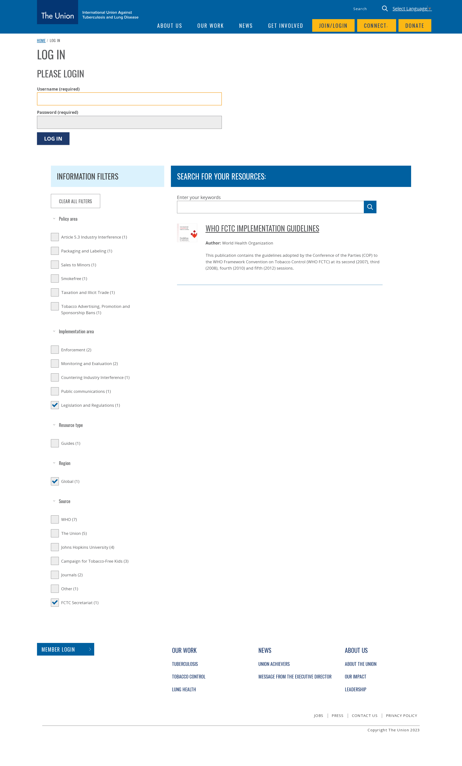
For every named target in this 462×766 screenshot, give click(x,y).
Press (337, 715)
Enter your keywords (199, 197)
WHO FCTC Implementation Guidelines (262, 228)
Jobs (318, 715)
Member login (58, 649)
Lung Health (184, 689)
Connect (375, 25)
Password (57, 112)
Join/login (333, 25)
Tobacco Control (189, 676)
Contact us (365, 715)
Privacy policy (401, 715)
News (246, 25)
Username (58, 89)
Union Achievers (274, 663)
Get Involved (285, 25)
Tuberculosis (185, 663)
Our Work (210, 25)
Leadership (355, 689)
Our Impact (355, 676)
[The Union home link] (88, 12)
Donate (414, 25)
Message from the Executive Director (295, 676)
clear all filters (75, 201)
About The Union (360, 663)
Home (41, 40)
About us (169, 25)
